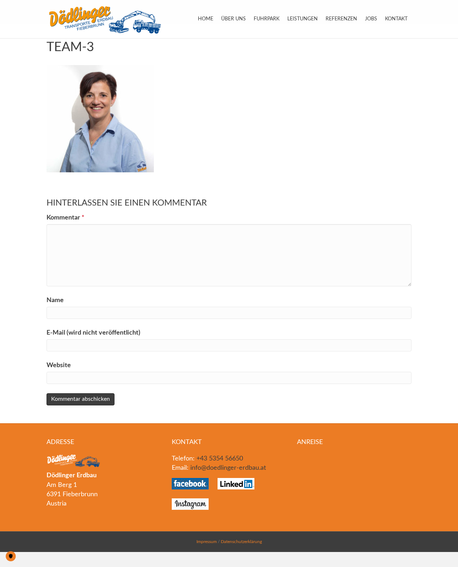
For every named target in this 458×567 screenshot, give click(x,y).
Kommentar (65, 218)
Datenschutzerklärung (241, 541)
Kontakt (396, 18)
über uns (233, 18)
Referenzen (341, 18)
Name (55, 300)
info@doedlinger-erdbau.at (228, 468)
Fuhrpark (266, 18)
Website (59, 365)
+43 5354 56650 (219, 458)
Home (205, 18)
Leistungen (302, 18)
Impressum (206, 541)
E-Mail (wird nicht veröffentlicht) (93, 333)
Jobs (371, 18)
